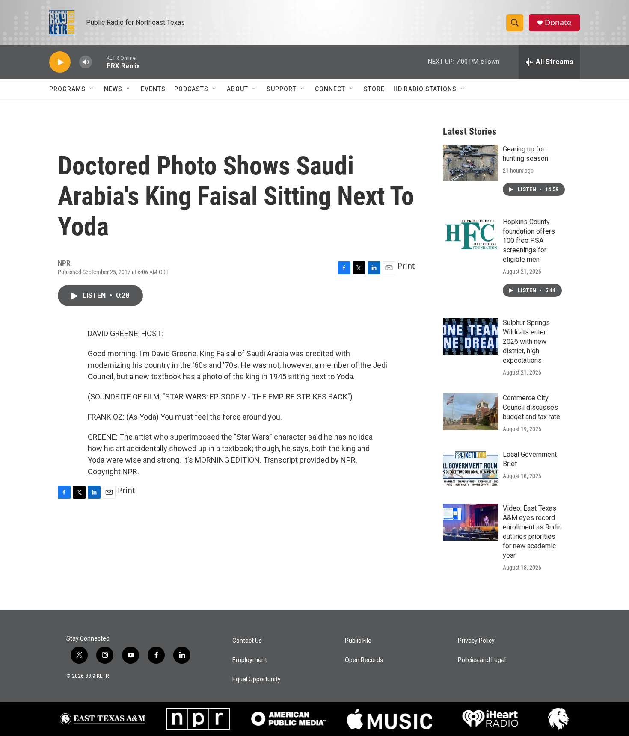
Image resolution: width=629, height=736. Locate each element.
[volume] (85, 62)
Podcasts (191, 89)
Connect (330, 89)
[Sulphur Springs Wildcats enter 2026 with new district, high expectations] (470, 336)
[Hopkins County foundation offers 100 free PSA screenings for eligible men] (470, 235)
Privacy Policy (476, 641)
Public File (358, 641)
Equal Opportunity (256, 679)
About (237, 89)
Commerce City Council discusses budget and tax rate (531, 407)
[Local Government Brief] (470, 468)
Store (374, 89)
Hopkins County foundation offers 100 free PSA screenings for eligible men (529, 240)
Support (282, 89)
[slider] (99, 61)
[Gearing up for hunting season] (470, 163)
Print (406, 265)
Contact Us (247, 641)
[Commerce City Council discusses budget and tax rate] (470, 411)
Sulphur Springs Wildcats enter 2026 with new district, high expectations (526, 341)
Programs (67, 89)
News (113, 89)
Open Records (364, 660)
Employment (249, 660)
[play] (60, 62)
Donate (558, 22)
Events (153, 89)
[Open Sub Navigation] (92, 89)
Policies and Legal (482, 660)
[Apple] (389, 719)
